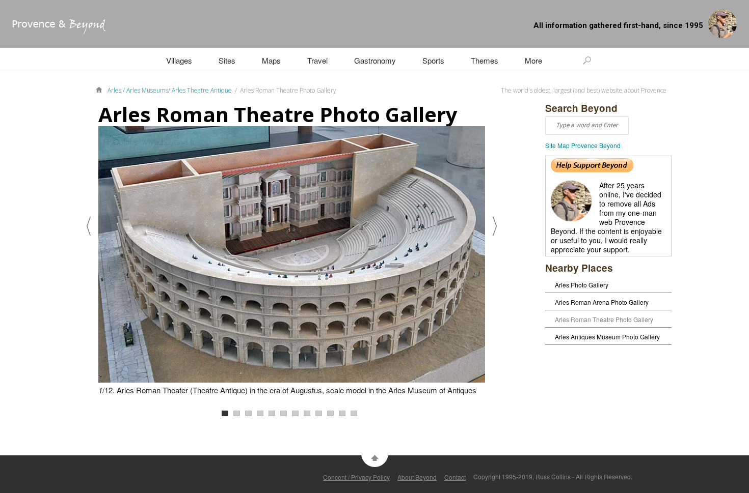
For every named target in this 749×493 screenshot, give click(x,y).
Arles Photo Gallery (581, 284)
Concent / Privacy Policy (356, 477)
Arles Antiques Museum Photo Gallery (607, 336)
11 (342, 413)
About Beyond (417, 477)
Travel (317, 60)
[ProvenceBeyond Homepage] (101, 89)
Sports (433, 60)
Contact (455, 477)
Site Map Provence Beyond (583, 145)
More (533, 60)
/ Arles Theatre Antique (200, 90)
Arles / (117, 90)
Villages (179, 60)
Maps (271, 60)
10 (330, 413)
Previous (88, 226)
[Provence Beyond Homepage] (52, 30)
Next (494, 226)
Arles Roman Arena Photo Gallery (602, 302)
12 (354, 413)
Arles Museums (147, 90)
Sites (227, 60)
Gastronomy (375, 60)
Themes (484, 60)
